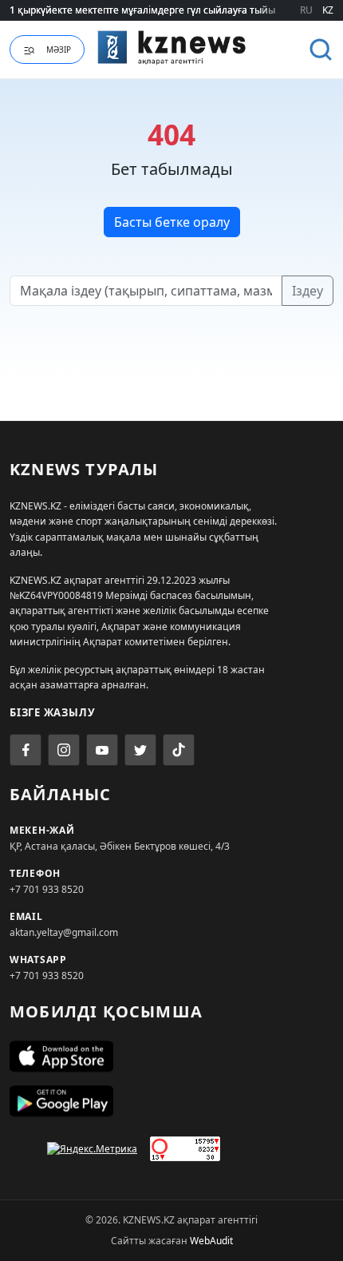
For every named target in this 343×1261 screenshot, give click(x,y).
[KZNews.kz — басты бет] (172, 47)
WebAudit (211, 1240)
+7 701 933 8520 (47, 889)
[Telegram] (140, 750)
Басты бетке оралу (172, 222)
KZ (327, 10)
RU (306, 10)
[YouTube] (102, 750)
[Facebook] (25, 750)
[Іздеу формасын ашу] (320, 49)
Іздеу (307, 290)
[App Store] (171, 1057)
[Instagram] (64, 750)
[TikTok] (179, 750)
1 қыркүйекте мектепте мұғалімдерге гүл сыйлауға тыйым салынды (168, 10)
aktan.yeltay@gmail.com (64, 932)
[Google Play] (171, 1101)
